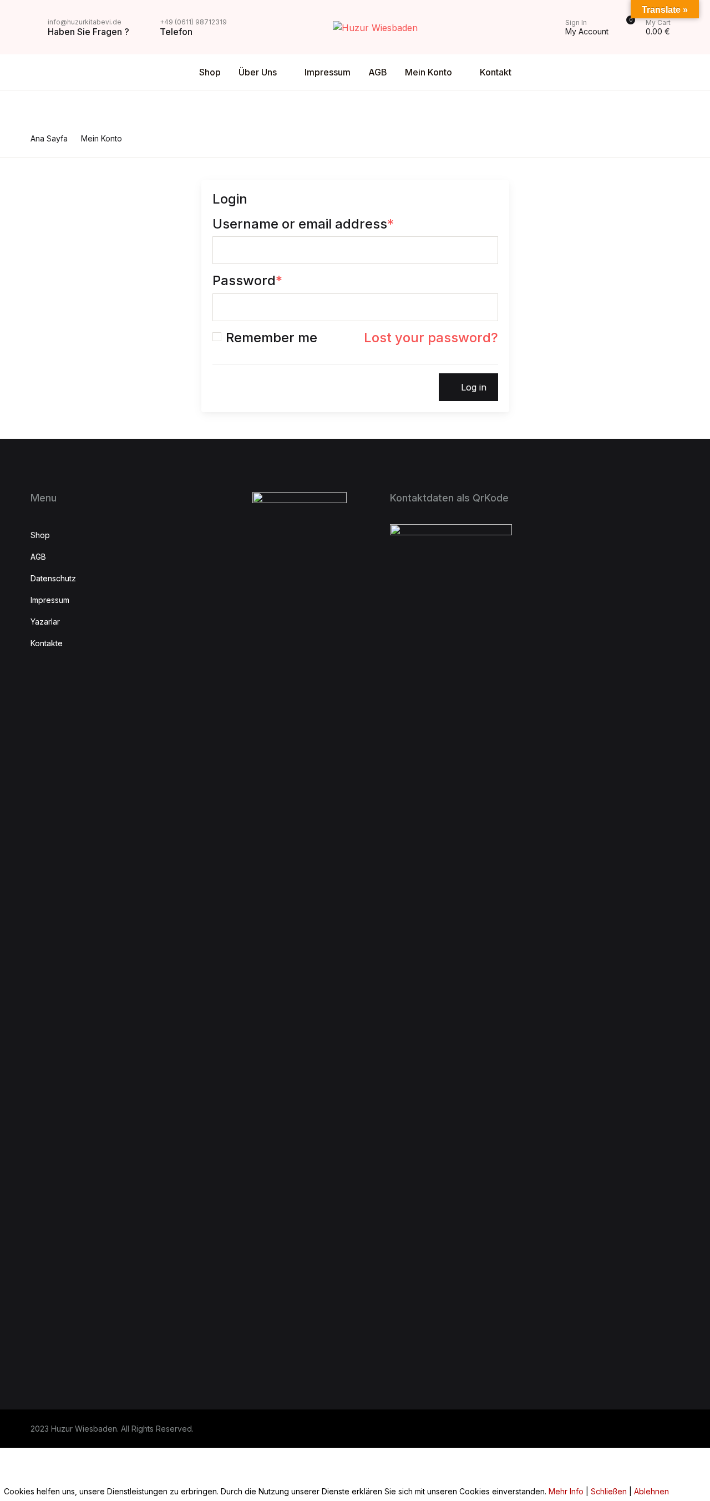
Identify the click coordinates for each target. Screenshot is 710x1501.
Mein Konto (41, 182)
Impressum (328, 72)
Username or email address (303, 224)
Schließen (609, 1491)
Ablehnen (651, 1491)
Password (247, 280)
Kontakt (33, 211)
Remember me (271, 338)
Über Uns (258, 72)
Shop (28, 67)
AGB (26, 153)
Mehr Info (566, 1491)
